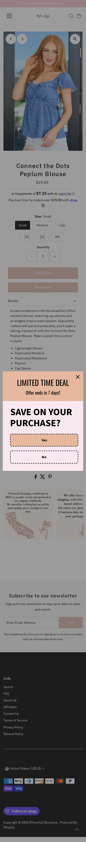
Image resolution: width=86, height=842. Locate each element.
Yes (44, 440)
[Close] (77, 376)
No (44, 457)
